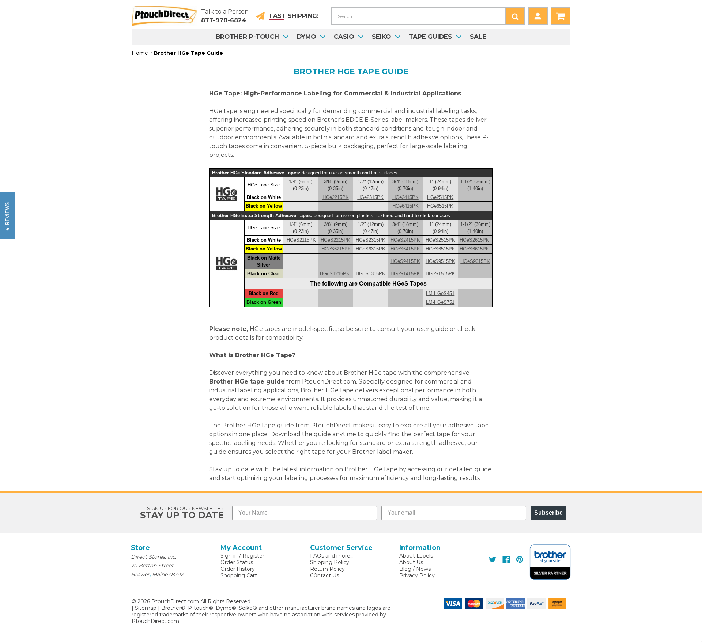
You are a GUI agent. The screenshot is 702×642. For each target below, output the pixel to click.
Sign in (229, 555)
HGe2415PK (405, 197)
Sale (478, 36)
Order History (237, 569)
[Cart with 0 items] (560, 16)
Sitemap (145, 608)
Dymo (306, 36)
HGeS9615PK (475, 261)
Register (253, 555)
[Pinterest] (520, 559)
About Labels (416, 555)
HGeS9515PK (440, 261)
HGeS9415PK (405, 261)
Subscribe (548, 513)
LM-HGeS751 (440, 302)
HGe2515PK (440, 197)
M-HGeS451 (440, 293)
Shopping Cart (238, 575)
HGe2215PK (335, 197)
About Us (411, 562)
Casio (344, 36)
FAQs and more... (332, 555)
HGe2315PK (370, 197)
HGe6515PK (440, 206)
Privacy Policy (417, 575)
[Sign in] (538, 16)
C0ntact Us (324, 575)
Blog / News (415, 569)
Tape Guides (430, 36)
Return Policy (327, 569)
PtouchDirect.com (155, 621)
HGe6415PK (405, 206)
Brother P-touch (247, 36)
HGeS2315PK (370, 240)
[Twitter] (493, 559)
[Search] (515, 16)
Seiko (381, 36)
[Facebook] (506, 559)
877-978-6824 (223, 20)
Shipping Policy (329, 562)
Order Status (236, 562)
